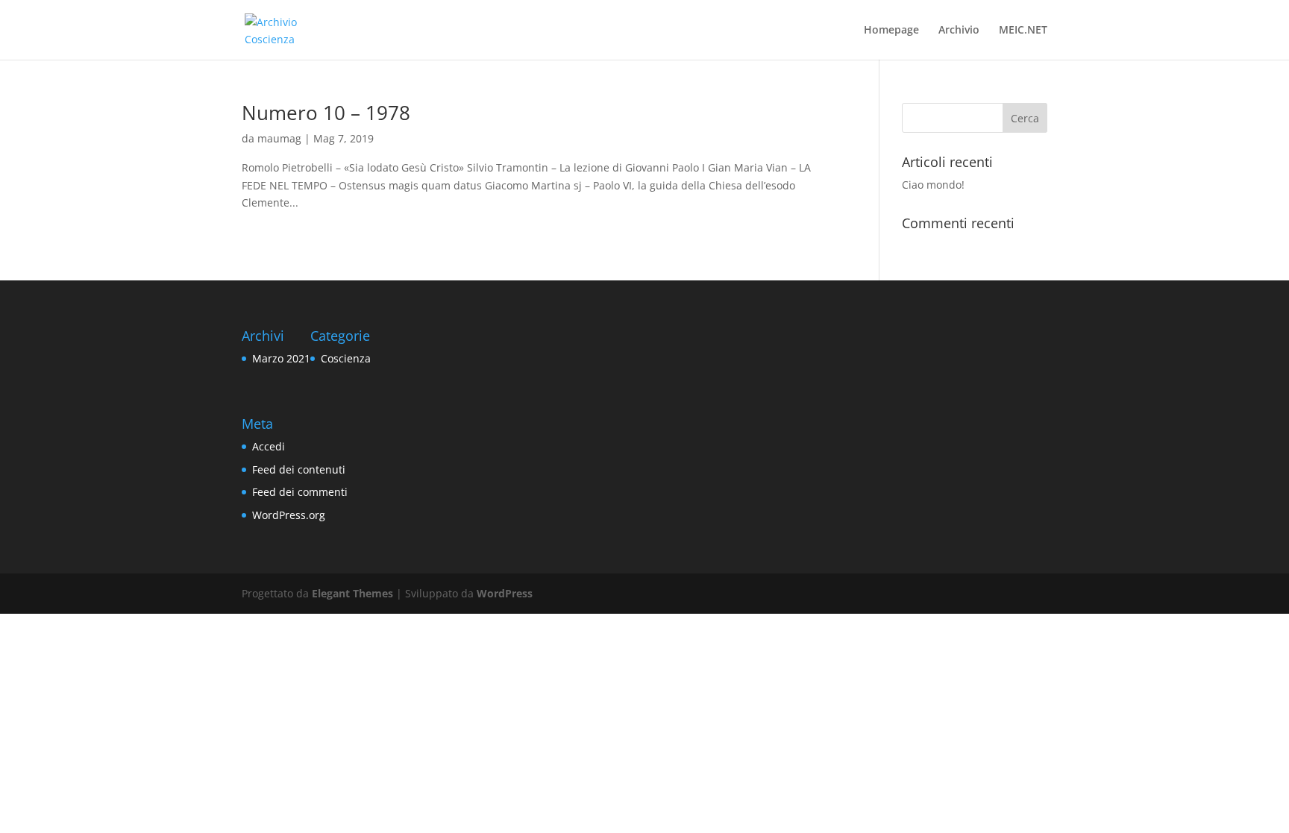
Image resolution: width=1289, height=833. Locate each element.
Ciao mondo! (933, 184)
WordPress (505, 593)
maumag (279, 138)
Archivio (958, 31)
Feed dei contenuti (298, 469)
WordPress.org (288, 515)
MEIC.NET (1023, 31)
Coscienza (346, 358)
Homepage (891, 31)
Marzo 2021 (281, 358)
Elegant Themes (352, 593)
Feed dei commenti (300, 492)
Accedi (268, 446)
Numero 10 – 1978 (326, 112)
